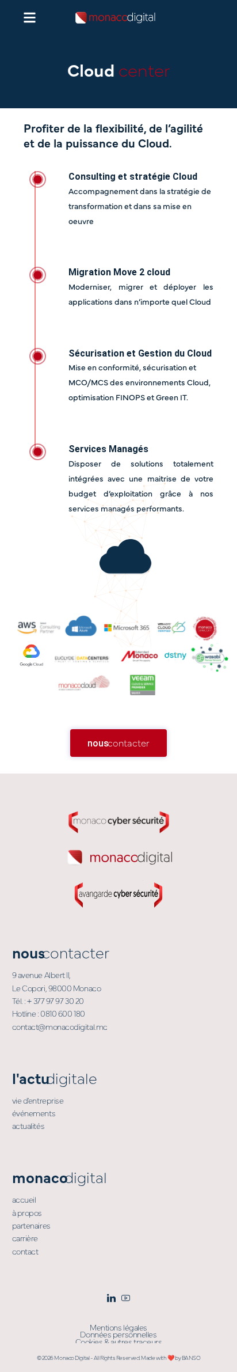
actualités (28, 1125)
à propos (27, 1212)
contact (25, 1251)
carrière (25, 1238)
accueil (24, 1199)
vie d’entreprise (38, 1100)
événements (34, 1113)
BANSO (191, 1358)
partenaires (31, 1225)
